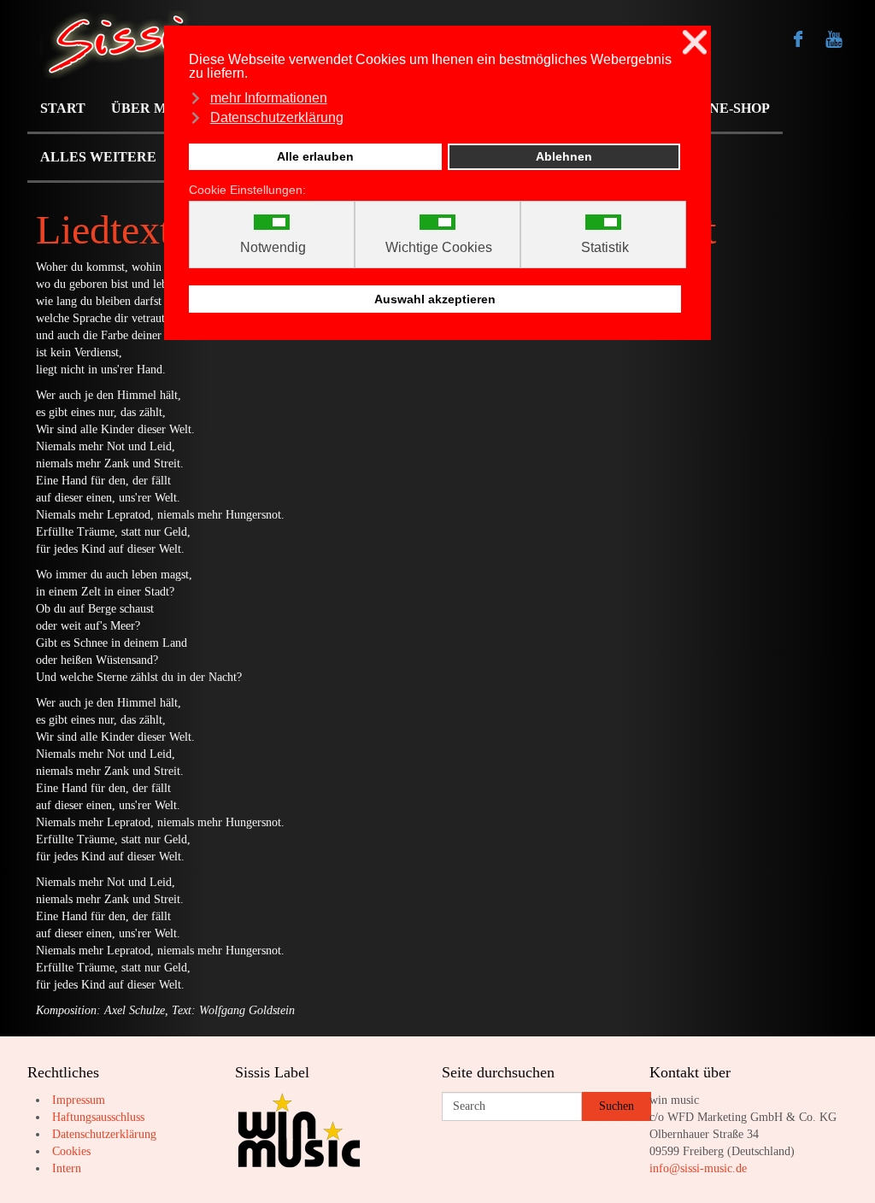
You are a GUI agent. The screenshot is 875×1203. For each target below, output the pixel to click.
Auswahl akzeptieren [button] (435, 299)
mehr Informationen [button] (268, 98)
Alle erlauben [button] (315, 156)
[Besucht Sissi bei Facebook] (798, 39)
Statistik (605, 248)
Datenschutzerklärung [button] (277, 117)
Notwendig (273, 248)
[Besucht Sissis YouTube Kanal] (834, 39)
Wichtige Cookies (438, 248)
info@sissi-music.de (698, 1168)
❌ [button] (694, 42)
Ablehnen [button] (564, 156)
